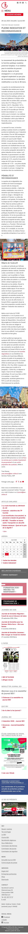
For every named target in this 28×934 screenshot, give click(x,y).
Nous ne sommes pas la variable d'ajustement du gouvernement (13, 460)
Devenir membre (14, 15)
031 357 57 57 (8, 897)
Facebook (7, 917)
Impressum (20, 927)
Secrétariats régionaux (8, 840)
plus (5, 531)
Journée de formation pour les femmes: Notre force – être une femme (12, 624)
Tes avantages (6, 832)
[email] (23, 482)
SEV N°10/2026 (8, 677)
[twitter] (18, 482)
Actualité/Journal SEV (8, 860)
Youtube (6, 923)
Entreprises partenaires (8, 874)
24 (3, 554)
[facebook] (16, 482)
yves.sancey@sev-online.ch (10, 473)
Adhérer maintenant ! (10, 575)
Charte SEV (5, 837)
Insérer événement (9, 563)
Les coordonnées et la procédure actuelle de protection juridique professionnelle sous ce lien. (13, 789)
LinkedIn (4, 920)
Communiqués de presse (9, 863)
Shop (3, 877)
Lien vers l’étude (8, 773)
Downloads (5, 879)
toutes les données (9, 560)
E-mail (3, 899)
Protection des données (13, 929)
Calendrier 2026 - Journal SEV (13, 721)
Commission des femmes (9, 846)
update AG (13, 930)
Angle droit (4, 871)
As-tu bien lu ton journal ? (12, 710)
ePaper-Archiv (8, 680)
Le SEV (3, 835)
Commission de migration (9, 851)
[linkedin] (21, 482)
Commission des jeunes (8, 849)
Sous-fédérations (6, 843)
